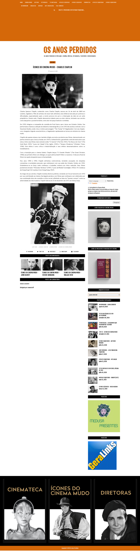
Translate (94, 183)
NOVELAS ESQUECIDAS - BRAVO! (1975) (109, 377)
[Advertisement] (70, 26)
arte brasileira (49, 6)
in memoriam (24, 6)
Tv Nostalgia (53, 2)
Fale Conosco (59, 6)
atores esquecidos (111, 2)
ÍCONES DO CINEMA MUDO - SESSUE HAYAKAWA (51, 274)
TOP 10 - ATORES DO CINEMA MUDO (108, 332)
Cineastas (33, 6)
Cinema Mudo (28, 2)
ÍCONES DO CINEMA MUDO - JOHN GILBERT (29, 274)
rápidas (40, 6)
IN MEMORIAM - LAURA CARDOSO (107, 304)
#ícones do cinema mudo (65, 247)
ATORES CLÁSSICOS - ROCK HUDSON (108, 386)
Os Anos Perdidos (70, 50)
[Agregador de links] (102, 469)
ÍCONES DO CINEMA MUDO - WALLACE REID (72, 274)
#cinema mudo (53, 247)
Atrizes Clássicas (64, 2)
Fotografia (44, 2)
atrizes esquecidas (98, 2)
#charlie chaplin (43, 247)
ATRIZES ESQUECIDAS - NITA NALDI (108, 359)
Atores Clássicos (77, 2)
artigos (36, 2)
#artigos (34, 247)
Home (21, 2)
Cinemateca (87, 2)
